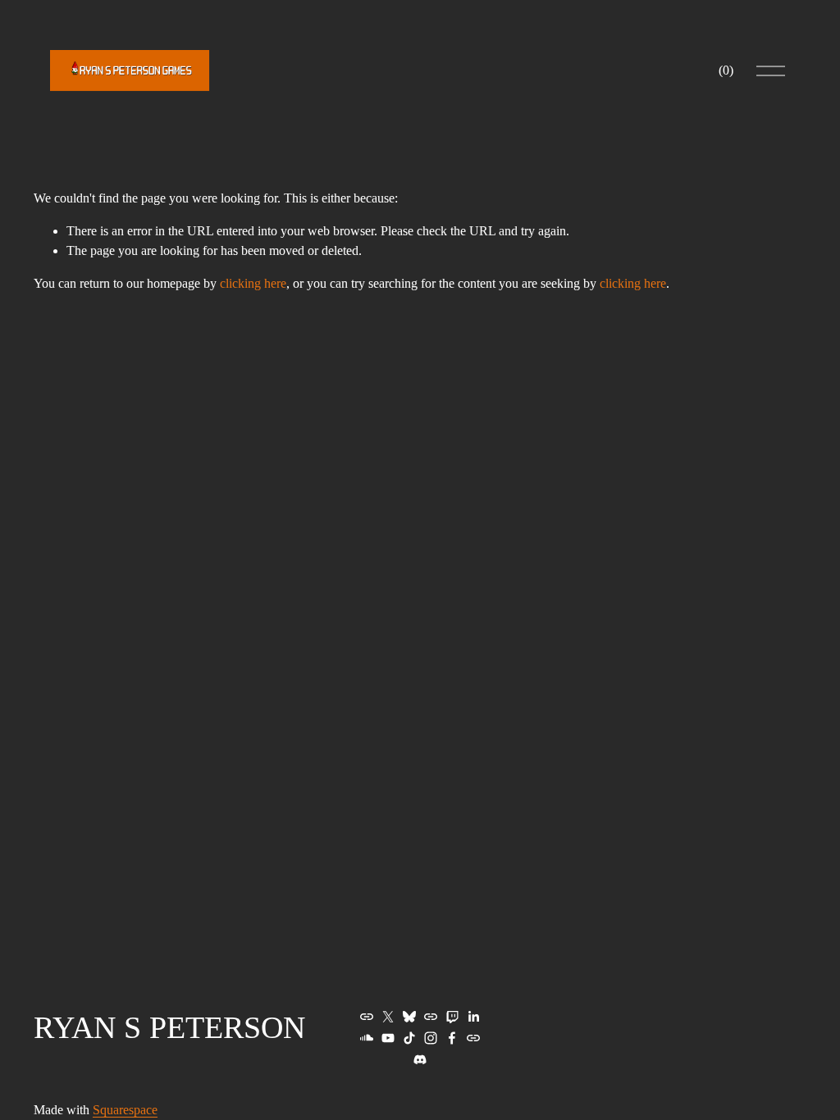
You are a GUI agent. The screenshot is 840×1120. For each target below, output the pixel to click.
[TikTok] (409, 1038)
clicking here (253, 283)
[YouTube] (388, 1038)
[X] (388, 1016)
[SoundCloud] (366, 1038)
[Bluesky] (409, 1016)
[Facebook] (452, 1038)
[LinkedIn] (473, 1016)
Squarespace (125, 1110)
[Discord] (420, 1059)
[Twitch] (452, 1016)
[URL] (366, 1016)
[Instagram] (430, 1038)
